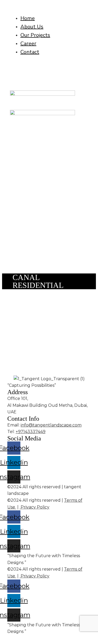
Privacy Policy (34, 507)
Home (27, 18)
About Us (31, 26)
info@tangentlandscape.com (51, 425)
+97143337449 (30, 431)
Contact (29, 51)
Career (28, 43)
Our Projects (35, 35)
